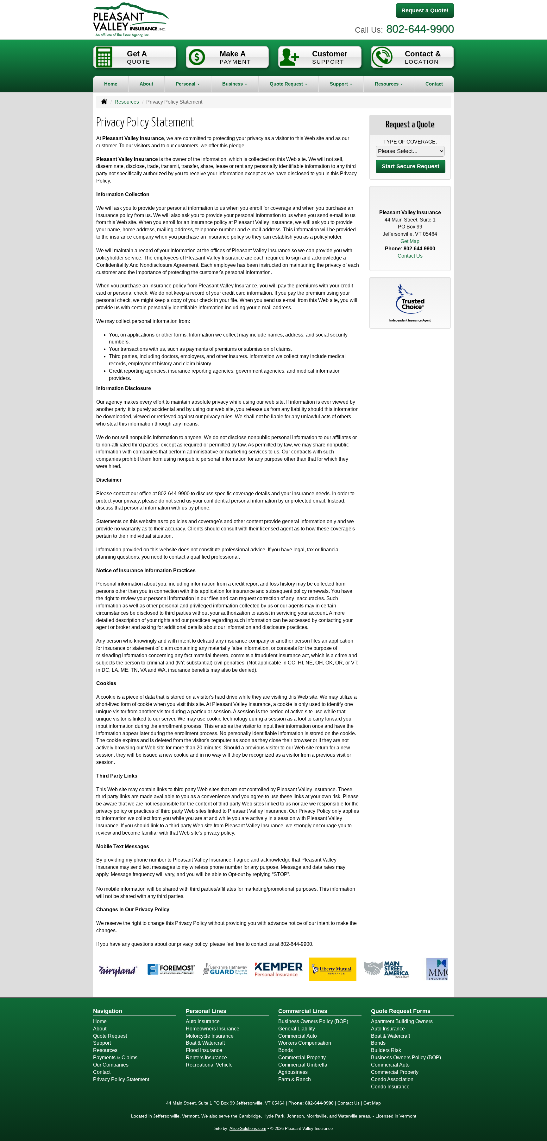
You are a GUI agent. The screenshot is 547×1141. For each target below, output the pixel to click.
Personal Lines (206, 1011)
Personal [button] (186, 84)
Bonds (285, 1050)
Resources (127, 102)
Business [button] (233, 84)
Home (110, 84)
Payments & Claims (115, 1057)
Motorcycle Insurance (210, 1036)
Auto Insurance (203, 1021)
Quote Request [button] (287, 84)
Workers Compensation (304, 1043)
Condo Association (392, 1079)
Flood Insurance (204, 1050)
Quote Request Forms (401, 1011)
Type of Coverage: (410, 141)
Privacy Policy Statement (121, 1079)
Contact (434, 84)
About (146, 84)
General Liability (296, 1028)
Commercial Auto (297, 1036)
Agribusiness (293, 1072)
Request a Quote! (425, 10)
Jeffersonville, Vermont (176, 1116)
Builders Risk (386, 1050)
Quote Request (110, 1036)
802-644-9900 (420, 28)
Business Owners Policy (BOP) (313, 1021)
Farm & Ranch (294, 1079)
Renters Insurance (206, 1057)
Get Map (409, 241)
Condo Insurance (390, 1086)
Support (102, 1043)
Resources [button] (387, 84)
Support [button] (339, 84)
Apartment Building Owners (402, 1021)
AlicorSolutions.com (247, 1128)
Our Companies (111, 1064)
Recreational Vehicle (209, 1064)
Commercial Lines (302, 1011)
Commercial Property (302, 1057)
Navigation (107, 1011)
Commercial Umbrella (302, 1064)
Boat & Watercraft (205, 1043)
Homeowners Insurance (212, 1028)
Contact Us (410, 256)
